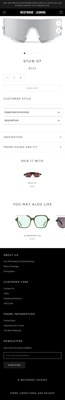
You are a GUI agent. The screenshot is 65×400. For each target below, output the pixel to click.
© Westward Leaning (32, 380)
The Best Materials (12, 330)
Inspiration (13, 137)
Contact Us (9, 288)
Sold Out (32, 88)
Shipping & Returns (13, 298)
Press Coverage (11, 266)
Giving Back (9, 271)
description (32, 120)
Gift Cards (8, 303)
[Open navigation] (4, 12)
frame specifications (32, 112)
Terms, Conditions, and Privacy (32, 393)
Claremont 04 (32, 236)
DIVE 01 (32, 183)
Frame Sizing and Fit (20, 147)
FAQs (6, 293)
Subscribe (14, 365)
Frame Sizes (9, 320)
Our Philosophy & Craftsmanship (19, 261)
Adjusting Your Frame (14, 325)
